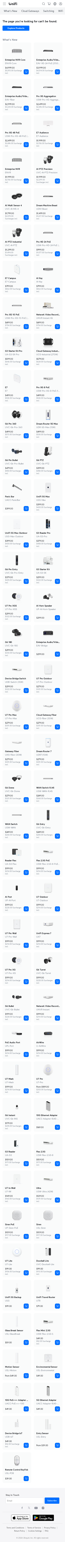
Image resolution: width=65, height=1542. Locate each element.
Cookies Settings (35, 1531)
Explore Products (16, 28)
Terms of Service (34, 1528)
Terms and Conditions (15, 1528)
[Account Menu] (60, 4)
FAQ (46, 1531)
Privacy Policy (50, 1528)
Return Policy (19, 1531)
